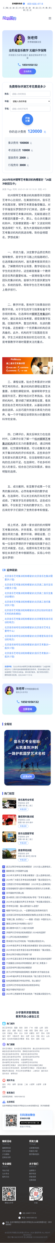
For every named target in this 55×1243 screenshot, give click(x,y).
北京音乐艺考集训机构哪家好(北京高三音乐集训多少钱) (27, 603)
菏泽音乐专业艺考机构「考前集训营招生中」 (26, 941)
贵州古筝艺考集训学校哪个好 (19, 954)
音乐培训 (5, 1073)
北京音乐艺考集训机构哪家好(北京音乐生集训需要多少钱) (29, 577)
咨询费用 (27, 71)
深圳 (26, 1028)
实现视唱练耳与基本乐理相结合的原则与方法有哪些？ (28, 888)
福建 (15, 1028)
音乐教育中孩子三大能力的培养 (20, 928)
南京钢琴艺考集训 (9, 1065)
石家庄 (9, 1033)
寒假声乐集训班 (8, 1071)
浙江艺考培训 (7, 1028)
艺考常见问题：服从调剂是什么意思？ (23, 906)
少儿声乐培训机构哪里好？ (18, 936)
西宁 (9, 1036)
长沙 (21, 1033)
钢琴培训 (14, 1073)
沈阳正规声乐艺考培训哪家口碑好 (30, 1065)
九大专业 (5, 1173)
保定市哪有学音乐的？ (16, 989)
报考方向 (5, 1177)
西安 (41, 1030)
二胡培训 (36, 1071)
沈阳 (46, 1028)
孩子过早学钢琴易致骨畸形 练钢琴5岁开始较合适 (27, 972)
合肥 (36, 1028)
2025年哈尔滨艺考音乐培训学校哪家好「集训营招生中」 (29, 950)
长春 (26, 1030)
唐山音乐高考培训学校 (41, 1048)
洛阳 (37, 1039)
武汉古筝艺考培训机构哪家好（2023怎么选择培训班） (28, 866)
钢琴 (14, 1084)
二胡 (26, 1084)
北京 (4, 1033)
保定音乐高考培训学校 (29, 1054)
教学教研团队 (34, 1154)
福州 (4, 1039)
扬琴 (4, 1087)
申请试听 (23, 809)
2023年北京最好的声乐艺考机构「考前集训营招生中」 (28, 902)
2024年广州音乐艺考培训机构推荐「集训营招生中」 (29, 879)
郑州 (15, 1033)
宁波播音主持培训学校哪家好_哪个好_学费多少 (26, 963)
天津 (26, 1033)
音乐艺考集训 (7, 1048)
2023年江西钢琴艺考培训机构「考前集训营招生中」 (29, 993)
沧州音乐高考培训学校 (31, 1057)
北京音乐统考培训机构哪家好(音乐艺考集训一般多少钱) (27, 646)
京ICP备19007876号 (15, 1237)
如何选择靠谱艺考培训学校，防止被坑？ (24, 980)
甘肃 (48, 1033)
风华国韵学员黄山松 (15, 893)
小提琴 (31, 1084)
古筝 (44, 1084)
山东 (48, 1036)
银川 (22, 1036)
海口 (4, 1036)
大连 (43, 1039)
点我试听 (27, 776)
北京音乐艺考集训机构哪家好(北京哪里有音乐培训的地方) (29, 620)
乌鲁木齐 (15, 1036)
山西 (41, 1028)
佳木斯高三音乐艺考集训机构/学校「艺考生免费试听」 (28, 897)
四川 (43, 1036)
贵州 (43, 1033)
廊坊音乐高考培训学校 (10, 1060)
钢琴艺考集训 (40, 314)
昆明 (36, 1030)
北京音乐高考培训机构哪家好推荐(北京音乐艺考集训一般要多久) (29, 915)
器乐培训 (44, 1071)
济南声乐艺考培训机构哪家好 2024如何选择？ (26, 932)
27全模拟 (5, 1154)
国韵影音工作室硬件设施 (17, 871)
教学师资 (32, 1173)
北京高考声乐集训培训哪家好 (19, 967)
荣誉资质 (32, 1177)
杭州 (32, 1036)
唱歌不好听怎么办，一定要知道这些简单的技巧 (27, 910)
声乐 (9, 1084)
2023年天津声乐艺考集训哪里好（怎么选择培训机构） (28, 875)
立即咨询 (27, 709)
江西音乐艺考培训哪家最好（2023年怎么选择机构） (29, 884)
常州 (32, 1039)
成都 (14, 1030)
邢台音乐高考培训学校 (10, 1054)
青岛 (27, 1039)
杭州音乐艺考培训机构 (10, 1068)
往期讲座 (32, 1180)
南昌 (31, 1030)
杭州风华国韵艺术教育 (15, 1039)
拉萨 (27, 1036)
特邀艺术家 (33, 1151)
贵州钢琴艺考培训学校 (10, 1062)
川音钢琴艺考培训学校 (29, 1062)
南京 (21, 1028)
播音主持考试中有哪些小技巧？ (20, 923)
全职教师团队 (34, 1148)
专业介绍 (5, 1170)
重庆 (4, 1030)
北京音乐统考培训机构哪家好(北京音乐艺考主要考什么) (27, 629)
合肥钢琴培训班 (27, 1060)
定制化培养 (6, 1157)
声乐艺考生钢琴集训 (23, 1071)
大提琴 (38, 1084)
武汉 (9, 1030)
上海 (46, 1030)
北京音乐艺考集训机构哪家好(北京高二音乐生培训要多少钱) (29, 586)
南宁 (37, 1033)
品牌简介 (32, 1170)
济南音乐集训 (41, 1068)
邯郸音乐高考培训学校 (31, 1051)
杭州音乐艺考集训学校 (22, 1048)
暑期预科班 (6, 1148)
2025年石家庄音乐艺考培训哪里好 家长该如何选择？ (29, 958)
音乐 (4, 1084)
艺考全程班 (6, 1151)
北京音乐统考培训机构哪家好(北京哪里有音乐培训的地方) (29, 637)
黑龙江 (20, 1030)
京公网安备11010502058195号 (36, 1237)
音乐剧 (20, 1084)
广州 (31, 1028)
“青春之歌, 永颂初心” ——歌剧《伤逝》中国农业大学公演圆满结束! (29, 919)
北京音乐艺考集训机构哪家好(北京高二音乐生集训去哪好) (29, 595)
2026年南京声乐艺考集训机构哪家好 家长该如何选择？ (28, 945)
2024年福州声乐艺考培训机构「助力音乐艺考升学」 (29, 976)
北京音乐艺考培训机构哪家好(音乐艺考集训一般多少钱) (27, 655)
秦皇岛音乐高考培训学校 (11, 1051)
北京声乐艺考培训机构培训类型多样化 (23, 985)
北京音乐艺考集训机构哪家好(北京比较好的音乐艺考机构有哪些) (29, 612)
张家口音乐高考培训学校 (11, 1057)
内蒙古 (31, 1033)
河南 (37, 1036)
